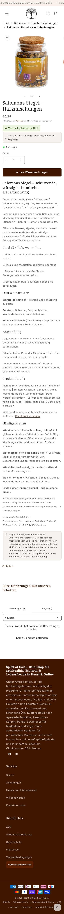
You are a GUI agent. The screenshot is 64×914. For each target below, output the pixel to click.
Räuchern (20, 23)
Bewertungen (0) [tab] (17, 608)
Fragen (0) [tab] (46, 608)
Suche (10, 775)
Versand (19, 121)
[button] (7, 13)
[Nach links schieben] (24, 96)
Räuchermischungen (44, 23)
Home (6, 23)
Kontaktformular (16, 805)
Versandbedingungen (19, 857)
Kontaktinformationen (46, 907)
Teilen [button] (9, 566)
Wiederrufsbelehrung (19, 834)
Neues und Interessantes (21, 790)
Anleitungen (13, 782)
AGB (8, 826)
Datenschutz (13, 842)
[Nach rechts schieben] (39, 96)
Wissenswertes (15, 797)
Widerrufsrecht (20, 902)
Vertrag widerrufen (20, 864)
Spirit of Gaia (30, 898)
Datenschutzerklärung (43, 902)
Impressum (12, 849)
